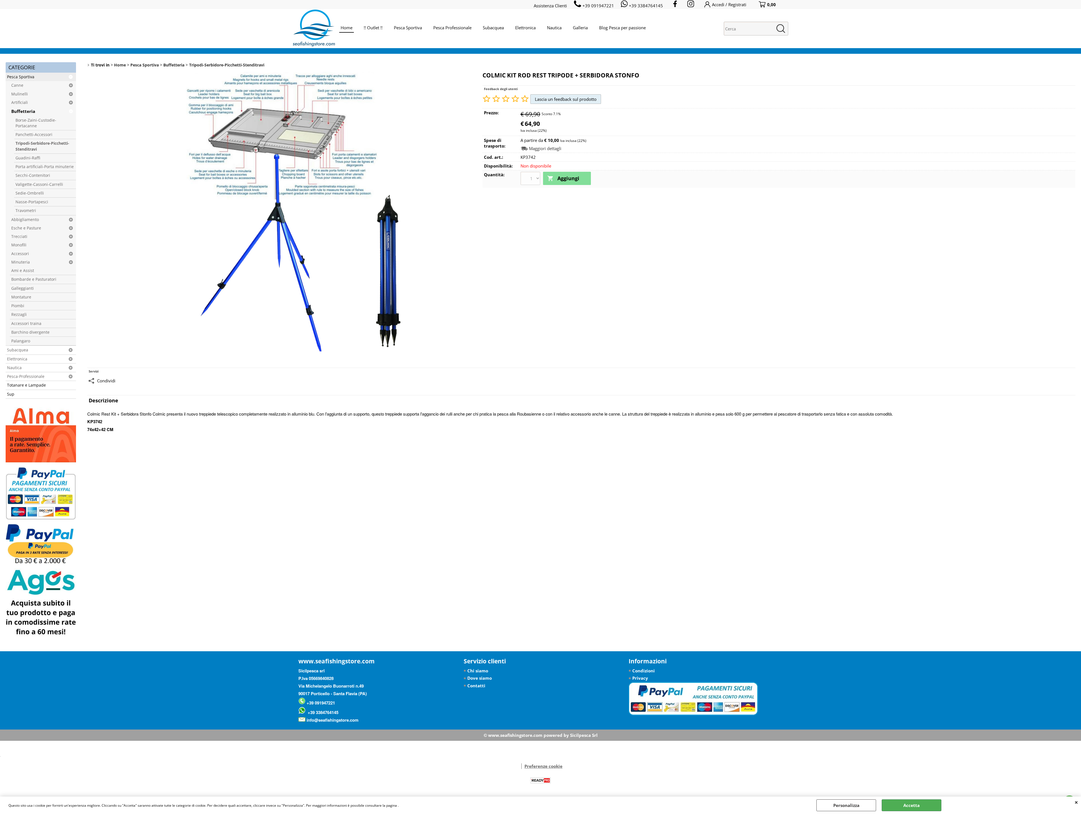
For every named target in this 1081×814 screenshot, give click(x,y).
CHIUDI (1076, 802)
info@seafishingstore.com (331, 720)
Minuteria (20, 262)
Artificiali (19, 102)
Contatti (476, 685)
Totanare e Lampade (26, 385)
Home (346, 27)
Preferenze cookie (543, 766)
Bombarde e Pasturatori (33, 279)
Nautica (554, 27)
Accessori (20, 253)
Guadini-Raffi (27, 157)
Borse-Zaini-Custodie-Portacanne (35, 123)
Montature (21, 297)
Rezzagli (19, 314)
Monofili (18, 244)
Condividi (106, 380)
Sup (10, 394)
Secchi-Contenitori (32, 175)
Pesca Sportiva (408, 27)
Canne (17, 85)
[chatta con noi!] (518, 766)
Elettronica (525, 27)
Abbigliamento (25, 219)
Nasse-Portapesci (31, 201)
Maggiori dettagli (545, 148)
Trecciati (19, 236)
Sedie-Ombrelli (29, 193)
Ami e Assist (22, 270)
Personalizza (846, 805)
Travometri (25, 210)
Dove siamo (479, 678)
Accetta (911, 805)
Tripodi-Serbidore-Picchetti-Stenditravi (42, 146)
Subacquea (493, 27)
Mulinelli (19, 94)
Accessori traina (26, 323)
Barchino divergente (30, 332)
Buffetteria (23, 111)
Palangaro (20, 341)
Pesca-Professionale (25, 376)
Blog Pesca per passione (622, 27)
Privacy (640, 678)
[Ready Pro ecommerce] (540, 780)
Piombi (17, 305)
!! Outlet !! (373, 27)
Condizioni (643, 670)
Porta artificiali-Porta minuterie (44, 166)
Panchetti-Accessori (33, 134)
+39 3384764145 (321, 712)
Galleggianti (22, 288)
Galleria (580, 27)
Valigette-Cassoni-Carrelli (39, 184)
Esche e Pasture (26, 228)
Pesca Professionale (452, 27)
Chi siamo (477, 670)
